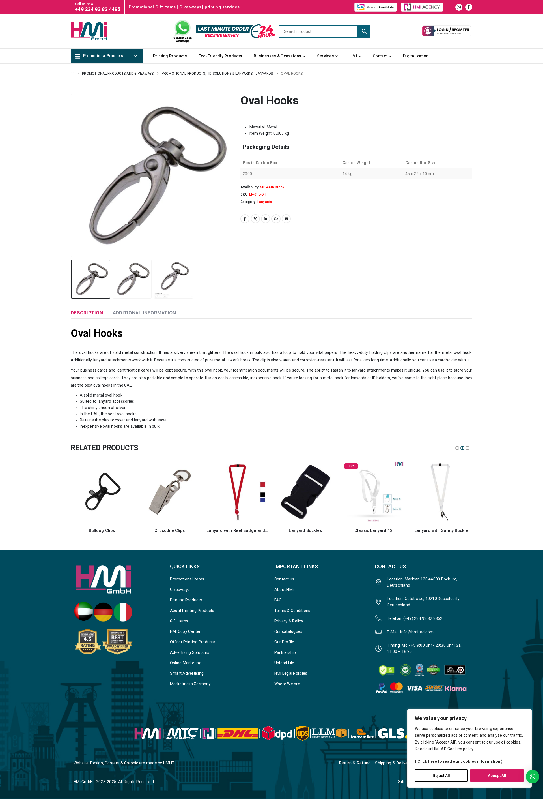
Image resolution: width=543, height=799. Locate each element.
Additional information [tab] (144, 313)
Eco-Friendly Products (220, 56)
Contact (380, 56)
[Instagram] (458, 7)
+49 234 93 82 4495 (97, 9)
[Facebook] (468, 7)
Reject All (441, 775)
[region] (469, 748)
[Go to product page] (102, 492)
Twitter (255, 218)
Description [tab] (87, 313)
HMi (353, 56)
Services (325, 56)
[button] (72, 175)
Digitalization (416, 56)
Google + (276, 218)
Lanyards (264, 202)
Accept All (497, 775)
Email (286, 218)
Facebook (244, 218)
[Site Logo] (99, 31)
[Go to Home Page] (72, 73)
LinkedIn (265, 218)
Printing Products (170, 56)
